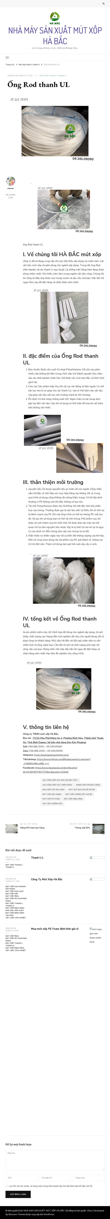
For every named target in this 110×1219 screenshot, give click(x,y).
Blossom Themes (17, 1214)
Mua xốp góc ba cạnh (54, 790)
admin (10, 188)
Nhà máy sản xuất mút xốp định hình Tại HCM (15, 912)
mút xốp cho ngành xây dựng (16, 887)
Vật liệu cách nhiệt (16, 918)
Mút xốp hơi (12, 894)
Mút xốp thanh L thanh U (53, 76)
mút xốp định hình (73, 799)
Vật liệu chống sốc (52, 803)
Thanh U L (37, 857)
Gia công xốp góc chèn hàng (57, 785)
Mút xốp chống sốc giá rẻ (79, 794)
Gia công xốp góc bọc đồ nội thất (60, 780)
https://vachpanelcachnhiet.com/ (51, 755)
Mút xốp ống (12, 896)
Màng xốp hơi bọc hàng (88, 785)
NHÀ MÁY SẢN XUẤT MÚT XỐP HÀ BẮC (55, 35)
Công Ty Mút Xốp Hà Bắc (46, 879)
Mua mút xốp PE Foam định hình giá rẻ (55, 929)
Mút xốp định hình (15, 908)
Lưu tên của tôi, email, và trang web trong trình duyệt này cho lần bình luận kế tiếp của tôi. (51, 1186)
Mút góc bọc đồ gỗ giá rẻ (82, 790)
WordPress (48, 1214)
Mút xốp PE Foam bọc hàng (16, 899)
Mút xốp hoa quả (14, 891)
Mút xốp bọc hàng (52, 794)
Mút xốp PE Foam (51, 799)
